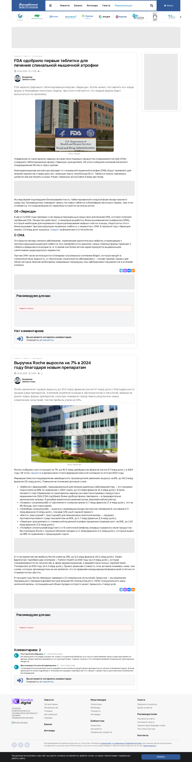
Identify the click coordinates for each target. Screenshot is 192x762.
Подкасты (95, 711)
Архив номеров (144, 707)
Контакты (142, 735)
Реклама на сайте (146, 719)
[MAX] (125, 270)
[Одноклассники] (133, 270)
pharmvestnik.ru (149, 746)
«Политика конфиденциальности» (21, 709)
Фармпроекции (123, 5)
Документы (96, 729)
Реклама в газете (145, 722)
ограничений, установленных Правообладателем (121, 743)
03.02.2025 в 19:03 (54, 654)
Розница (48, 711)
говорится (36, 472)
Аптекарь (92, 5)
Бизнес (78, 5)
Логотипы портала (146, 729)
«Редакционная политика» (23, 718)
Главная (17, 56)
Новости (65, 5)
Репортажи (96, 704)
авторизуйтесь (46, 340)
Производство (37, 358)
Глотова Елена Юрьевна (32, 654)
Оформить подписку (147, 704)
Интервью (95, 714)
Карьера (48, 718)
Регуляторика (37, 56)
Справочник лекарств (101, 732)
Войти (170, 5)
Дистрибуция (50, 714)
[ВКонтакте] (129, 270)
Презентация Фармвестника (151, 725)
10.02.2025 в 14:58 (67, 666)
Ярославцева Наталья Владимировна (38, 665)
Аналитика (96, 726)
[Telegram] (121, 270)
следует (54, 229)
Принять (161, 757)
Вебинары (95, 707)
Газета (106, 5)
